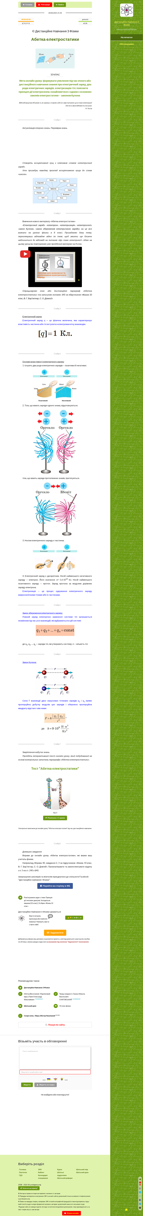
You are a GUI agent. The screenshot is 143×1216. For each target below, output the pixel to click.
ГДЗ (20, 1175)
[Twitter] (140, 1204)
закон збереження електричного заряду (57, 229)
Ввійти (61, 5)
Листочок (23, 1172)
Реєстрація (45, 5)
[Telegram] (140, 1192)
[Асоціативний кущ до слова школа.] (55, 190)
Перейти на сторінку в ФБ (56, 886)
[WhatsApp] (140, 1196)
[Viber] (140, 1188)
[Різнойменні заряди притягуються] (55, 509)
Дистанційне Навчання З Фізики (37, 988)
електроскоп (84, 225)
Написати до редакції (30, 1188)
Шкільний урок (30, 1006)
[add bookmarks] (140, 1183)
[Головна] (140, 1179)
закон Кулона (26, 229)
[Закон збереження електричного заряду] (55, 630)
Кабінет (41, 1172)
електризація (67, 225)
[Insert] (49, 1079)
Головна (28, 5)
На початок (126, 37)
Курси (59, 1169)
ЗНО (40, 1169)
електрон (52, 225)
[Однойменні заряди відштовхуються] (55, 441)
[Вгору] (140, 1208)
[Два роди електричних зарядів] (55, 391)
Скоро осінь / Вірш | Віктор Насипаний (39, 1016)
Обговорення (127, 44)
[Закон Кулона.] (55, 723)
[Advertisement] (55, 145)
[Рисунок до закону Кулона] (55, 681)
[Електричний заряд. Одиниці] (55, 334)
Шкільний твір (82, 1169)
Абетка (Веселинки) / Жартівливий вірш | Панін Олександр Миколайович (37, 996)
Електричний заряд (33, 225)
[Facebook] (140, 1200)
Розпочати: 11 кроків (56, 818)
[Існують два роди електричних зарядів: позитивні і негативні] (55, 373)
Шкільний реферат (65, 1178)
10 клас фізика (65, 1006)
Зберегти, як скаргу (47, 1085)
